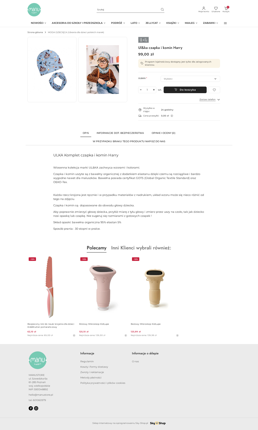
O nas (135, 361)
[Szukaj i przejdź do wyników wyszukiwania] (162, 9)
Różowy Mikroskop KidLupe (94, 324)
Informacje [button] (87, 353)
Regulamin (87, 361)
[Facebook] (31, 408)
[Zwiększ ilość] (154, 90)
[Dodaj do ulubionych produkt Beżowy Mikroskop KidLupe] (175, 259)
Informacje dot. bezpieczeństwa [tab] (120, 133)
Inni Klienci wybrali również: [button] (141, 247)
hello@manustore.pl (41, 394)
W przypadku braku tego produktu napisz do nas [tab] (129, 141)
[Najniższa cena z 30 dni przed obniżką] (74, 335)
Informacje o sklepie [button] (145, 353)
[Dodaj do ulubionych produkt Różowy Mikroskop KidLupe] (124, 259)
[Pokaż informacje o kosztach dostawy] (171, 115)
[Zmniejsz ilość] (140, 90)
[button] (225, 23)
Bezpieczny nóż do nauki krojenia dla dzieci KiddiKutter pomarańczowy (50, 325)
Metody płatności (91, 377)
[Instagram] (36, 408)
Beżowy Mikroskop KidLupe (146, 324)
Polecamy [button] (96, 247)
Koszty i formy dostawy (94, 366)
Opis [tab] (86, 133)
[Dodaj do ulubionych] (214, 90)
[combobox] (190, 79)
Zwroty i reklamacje (92, 372)
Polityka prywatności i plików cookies (102, 383)
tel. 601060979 (37, 400)
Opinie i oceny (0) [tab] (163, 133)
